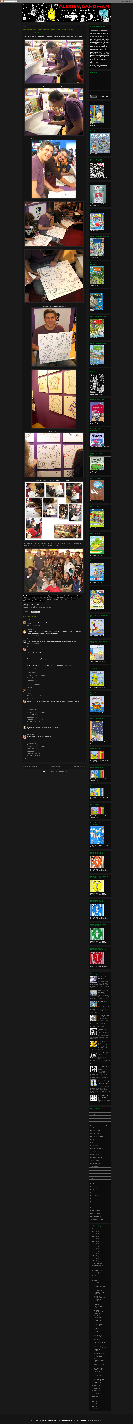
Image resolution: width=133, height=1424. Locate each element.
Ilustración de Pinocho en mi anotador (98, 1311)
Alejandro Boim (94, 1133)
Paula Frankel (77, 596)
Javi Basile (69, 597)
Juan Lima (57, 599)
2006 (94, 1408)
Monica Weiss (50, 545)
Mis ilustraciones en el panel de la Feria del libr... (99, 1355)
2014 (94, 1258)
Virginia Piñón (94, 1178)
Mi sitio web (93, 1111)
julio (95, 1275)
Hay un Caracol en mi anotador (99, 1336)
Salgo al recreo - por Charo (98, 1117)
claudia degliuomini (95, 1169)
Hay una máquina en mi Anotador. (104, 1016)
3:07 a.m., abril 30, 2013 (33, 635)
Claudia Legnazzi (68, 596)
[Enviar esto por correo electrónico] (32, 612)
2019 (94, 1246)
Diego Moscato (50, 597)
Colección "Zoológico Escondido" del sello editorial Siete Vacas (104, 1081)
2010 (94, 1398)
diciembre (97, 1263)
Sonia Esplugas (94, 1175)
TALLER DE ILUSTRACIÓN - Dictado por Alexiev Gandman (100, 1318)
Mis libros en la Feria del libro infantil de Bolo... (99, 1360)
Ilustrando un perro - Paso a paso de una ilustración (99, 1324)
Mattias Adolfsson (95, 1210)
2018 (94, 1248)
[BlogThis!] (34, 612)
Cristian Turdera (32, 545)
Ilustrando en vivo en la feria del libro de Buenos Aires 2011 (38, 607)
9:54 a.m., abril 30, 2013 (33, 684)
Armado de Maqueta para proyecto (104, 977)
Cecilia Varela (94, 1145)
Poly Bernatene (94, 1198)
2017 (94, 1251)
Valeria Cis (93, 1151)
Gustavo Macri (94, 1123)
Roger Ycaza (94, 1142)
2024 (94, 1233)
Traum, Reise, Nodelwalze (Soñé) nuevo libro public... (100, 1349)
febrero (96, 1388)
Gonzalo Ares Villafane (96, 1136)
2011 (93, 1396)
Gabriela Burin (26, 597)
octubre (96, 1268)
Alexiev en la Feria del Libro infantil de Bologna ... (100, 1370)
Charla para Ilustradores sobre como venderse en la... (100, 1331)
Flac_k (29, 687)
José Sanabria (35, 597)
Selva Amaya (30, 725)
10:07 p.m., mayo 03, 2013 (34, 721)
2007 (94, 1406)
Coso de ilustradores (96, 1213)
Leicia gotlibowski (27, 543)
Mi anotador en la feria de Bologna (99, 1365)
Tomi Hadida (35, 599)
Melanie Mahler (64, 599)
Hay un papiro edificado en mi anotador (99, 1292)
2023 (94, 1236)
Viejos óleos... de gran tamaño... (103, 991)
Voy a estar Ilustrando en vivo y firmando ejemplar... (99, 1298)
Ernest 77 (93, 1207)
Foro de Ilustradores (96, 1216)
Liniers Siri (57, 545)
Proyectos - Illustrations (33, 673)
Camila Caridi (94, 1181)
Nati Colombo (41, 601)
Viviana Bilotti (94, 1166)
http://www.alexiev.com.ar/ (34, 672)
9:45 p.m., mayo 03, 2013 (34, 695)
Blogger (99, 1420)
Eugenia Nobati (41, 545)
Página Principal (55, 766)
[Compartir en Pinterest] (39, 612)
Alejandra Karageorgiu (96, 1148)
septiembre (97, 1270)
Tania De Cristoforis (96, 1172)
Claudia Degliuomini (50, 543)
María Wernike (69, 543)
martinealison (31, 619)
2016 (94, 1253)
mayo (95, 1280)
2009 (94, 1401)
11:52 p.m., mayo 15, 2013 (34, 731)
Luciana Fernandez (60, 597)
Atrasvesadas (94, 1120)
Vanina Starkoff (32, 601)
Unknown (29, 629)
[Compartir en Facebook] (37, 612)
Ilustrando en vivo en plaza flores (31, 606)
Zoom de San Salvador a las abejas (98, 1375)
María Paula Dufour (96, 1163)
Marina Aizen (60, 596)
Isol (91, 1193)
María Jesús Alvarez (96, 1157)
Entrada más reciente (30, 766)
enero (96, 1390)
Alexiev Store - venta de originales (36, 675)
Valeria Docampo (95, 1160)
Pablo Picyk (76, 597)
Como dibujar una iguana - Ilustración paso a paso (100, 1381)
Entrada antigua (79, 766)
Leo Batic (93, 1190)
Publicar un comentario (31, 758)
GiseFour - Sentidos (32, 639)
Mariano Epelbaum (95, 1187)
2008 (94, 1403)
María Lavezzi (94, 1139)
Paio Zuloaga (94, 1184)
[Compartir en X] (36, 612)
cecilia (92, 1204)
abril (95, 1283)
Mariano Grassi (50, 599)
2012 (94, 1393)
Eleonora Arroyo (60, 543)
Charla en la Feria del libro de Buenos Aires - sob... (99, 1305)
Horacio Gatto (94, 1196)
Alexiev (29, 646)
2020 (94, 1243)
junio (95, 1278)
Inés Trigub (42, 599)
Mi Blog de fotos (95, 1114)
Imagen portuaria (103, 1052)
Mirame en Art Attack (32, 680)
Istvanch (42, 543)
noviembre (97, 1265)
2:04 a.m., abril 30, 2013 (33, 626)
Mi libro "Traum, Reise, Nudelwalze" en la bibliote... (99, 1341)
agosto (96, 1273)
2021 (94, 1241)
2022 (94, 1238)
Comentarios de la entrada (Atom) (57, 771)
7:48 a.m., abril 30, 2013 (33, 643)
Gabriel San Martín (95, 1130)
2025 (94, 1231)
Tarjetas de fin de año (96, 1219)
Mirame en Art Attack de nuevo (35, 682)
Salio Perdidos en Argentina (103, 1002)
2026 (94, 1228)
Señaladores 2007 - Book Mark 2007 (103, 1096)
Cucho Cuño (52, 138)
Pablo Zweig (42, 597)
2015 (94, 1256)
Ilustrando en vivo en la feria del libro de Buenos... (99, 1286)
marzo (96, 1385)
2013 (94, 1261)
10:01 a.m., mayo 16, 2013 (34, 755)
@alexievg (30, 677)
